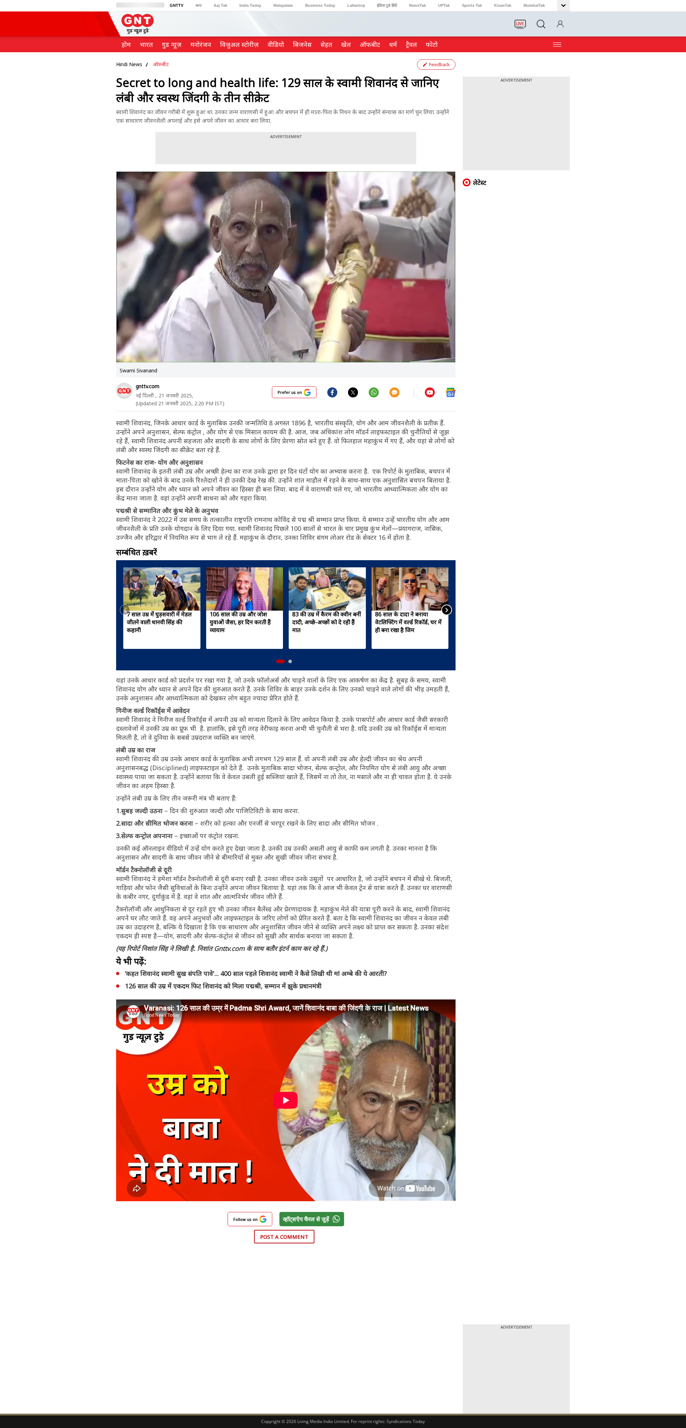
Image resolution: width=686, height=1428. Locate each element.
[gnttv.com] (124, 390)
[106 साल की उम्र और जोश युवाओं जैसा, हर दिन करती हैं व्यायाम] (244, 589)
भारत (146, 44)
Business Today (320, 5)
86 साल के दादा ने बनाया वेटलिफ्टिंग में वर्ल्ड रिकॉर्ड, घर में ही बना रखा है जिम (408, 622)
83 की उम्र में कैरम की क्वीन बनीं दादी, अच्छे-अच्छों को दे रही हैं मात (326, 622)
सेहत (326, 44)
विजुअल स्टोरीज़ (239, 44)
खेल (346, 44)
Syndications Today (406, 1421)
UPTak (444, 5)
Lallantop (356, 5)
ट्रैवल (411, 44)
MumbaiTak (534, 5)
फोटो (432, 44)
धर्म (393, 44)
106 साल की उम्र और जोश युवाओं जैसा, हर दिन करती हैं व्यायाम (240, 622)
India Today (250, 5)
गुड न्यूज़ (172, 44)
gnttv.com (147, 386)
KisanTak (502, 5)
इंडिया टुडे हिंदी (387, 5)
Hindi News (129, 64)
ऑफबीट (370, 44)
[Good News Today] (137, 31)
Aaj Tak (220, 5)
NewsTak (417, 5)
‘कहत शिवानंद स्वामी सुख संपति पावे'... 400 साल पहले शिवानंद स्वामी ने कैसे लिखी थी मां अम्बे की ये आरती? (257, 973)
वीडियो (276, 44)
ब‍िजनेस (302, 44)
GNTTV (176, 5)
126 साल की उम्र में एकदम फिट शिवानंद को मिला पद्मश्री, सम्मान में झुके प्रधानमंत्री (223, 986)
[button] (280, 661)
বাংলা (198, 5)
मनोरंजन (200, 44)
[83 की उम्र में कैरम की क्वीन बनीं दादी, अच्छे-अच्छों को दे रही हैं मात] (327, 589)
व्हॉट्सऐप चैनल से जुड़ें (306, 1219)
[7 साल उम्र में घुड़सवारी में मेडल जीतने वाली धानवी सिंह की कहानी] (161, 589)
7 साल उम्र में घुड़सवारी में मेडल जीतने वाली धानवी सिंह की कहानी (159, 622)
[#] (353, 392)
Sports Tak (472, 5)
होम (126, 44)
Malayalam (283, 5)
